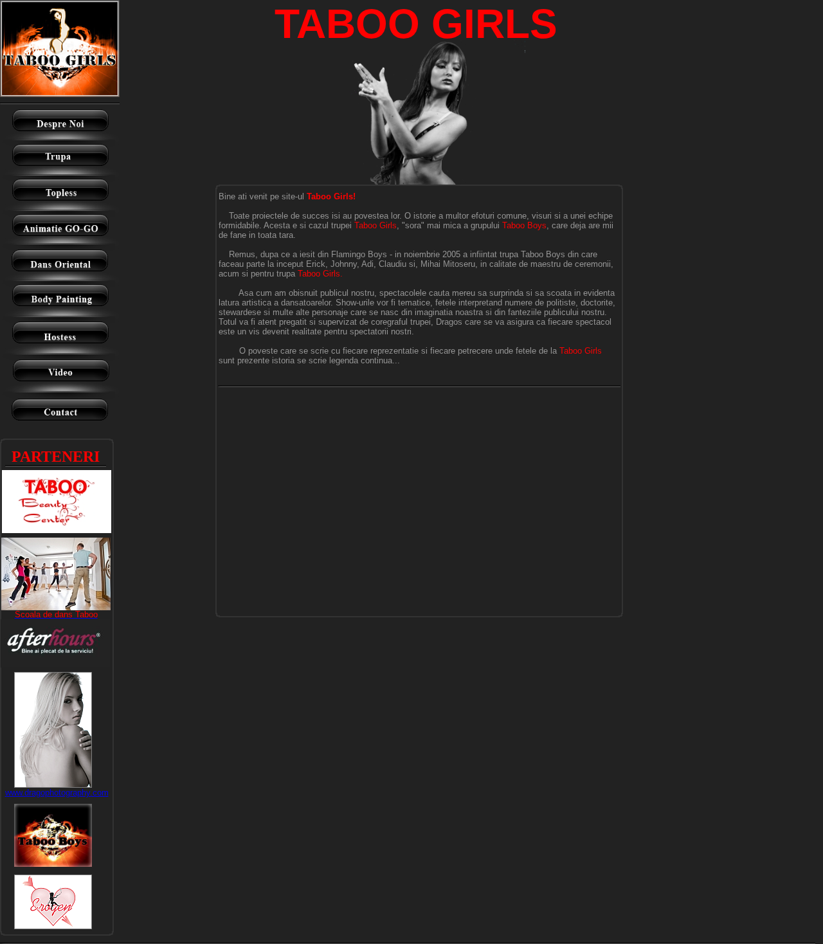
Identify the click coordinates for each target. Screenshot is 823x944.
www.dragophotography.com (57, 792)
